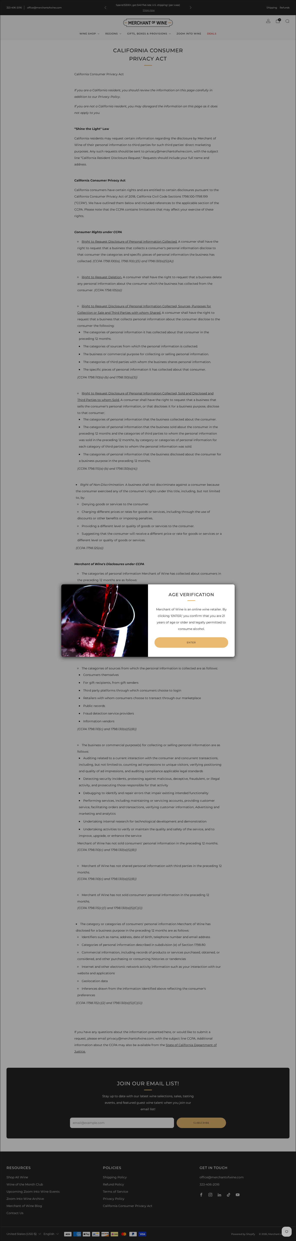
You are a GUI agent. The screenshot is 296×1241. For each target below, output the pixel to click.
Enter (191, 642)
